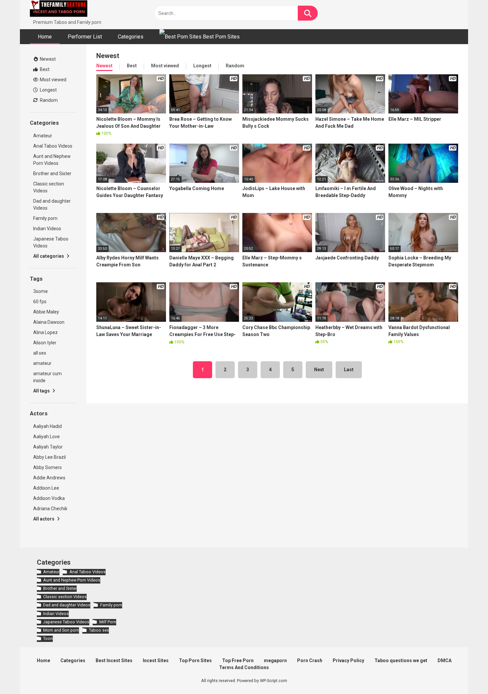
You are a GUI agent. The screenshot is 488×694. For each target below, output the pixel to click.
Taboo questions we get (400, 660)
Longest (48, 90)
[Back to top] (466, 674)
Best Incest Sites (114, 660)
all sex (39, 353)
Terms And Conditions (244, 667)
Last (349, 369)
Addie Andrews (49, 477)
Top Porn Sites (195, 660)
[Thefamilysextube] (58, 9)
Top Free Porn (238, 660)
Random (48, 100)
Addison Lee (46, 488)
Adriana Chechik (50, 508)
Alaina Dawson (48, 322)
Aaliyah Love (46, 436)
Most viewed (52, 79)
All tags (42, 390)
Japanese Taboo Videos (50, 242)
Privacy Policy (348, 660)
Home (45, 37)
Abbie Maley (46, 311)
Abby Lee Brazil (49, 457)
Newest (47, 59)
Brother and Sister (52, 173)
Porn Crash (309, 660)
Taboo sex (99, 630)
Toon (48, 638)
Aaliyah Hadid (47, 426)
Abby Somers (47, 467)
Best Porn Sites (221, 37)
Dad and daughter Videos (52, 204)
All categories (49, 256)
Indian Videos (47, 228)
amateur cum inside (47, 377)
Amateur (42, 135)
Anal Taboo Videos (52, 146)
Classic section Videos (48, 187)
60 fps (39, 301)
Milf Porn (107, 621)
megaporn (275, 660)
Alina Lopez (45, 332)
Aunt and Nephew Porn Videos (52, 160)
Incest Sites (156, 660)
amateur (42, 363)
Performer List (85, 37)
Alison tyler (44, 342)
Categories (130, 37)
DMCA (444, 660)
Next (319, 369)
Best (44, 69)
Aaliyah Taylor (48, 447)
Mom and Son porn (61, 630)
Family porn (45, 218)
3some (40, 291)
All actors (44, 518)
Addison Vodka (49, 498)
